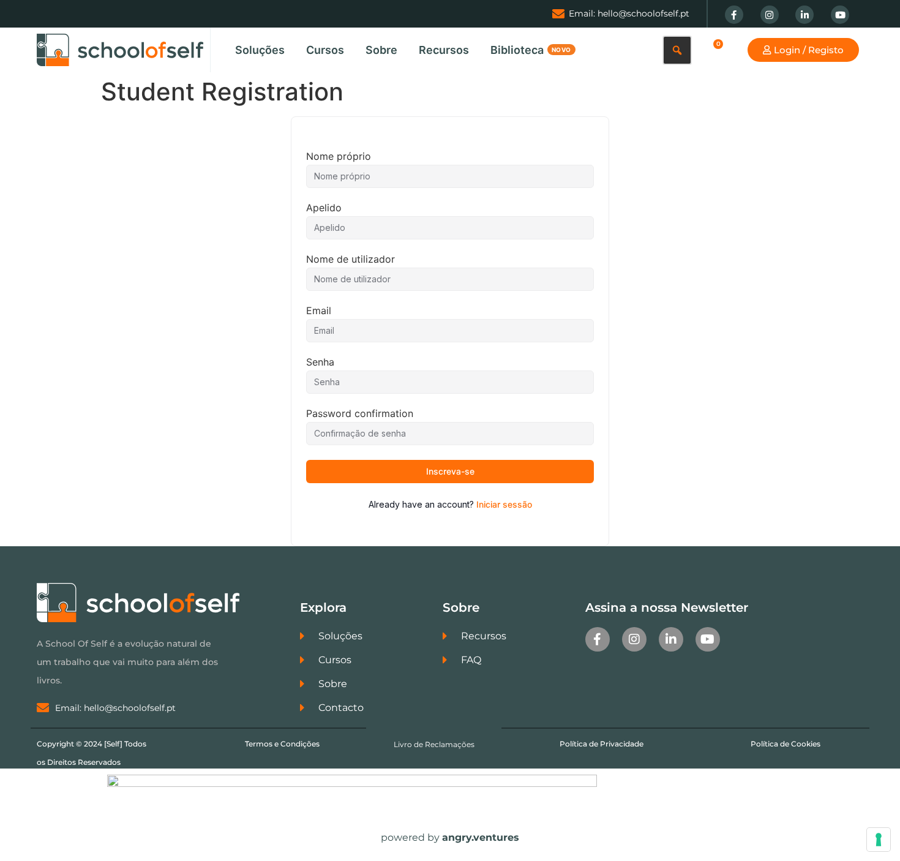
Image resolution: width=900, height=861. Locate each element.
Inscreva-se (450, 471)
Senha (320, 362)
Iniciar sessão (504, 504)
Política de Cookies (785, 743)
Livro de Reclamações (434, 744)
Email (318, 310)
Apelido (324, 207)
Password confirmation (359, 413)
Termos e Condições (282, 743)
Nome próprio (338, 156)
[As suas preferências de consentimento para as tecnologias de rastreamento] (878, 839)
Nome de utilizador (350, 259)
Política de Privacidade (601, 743)
